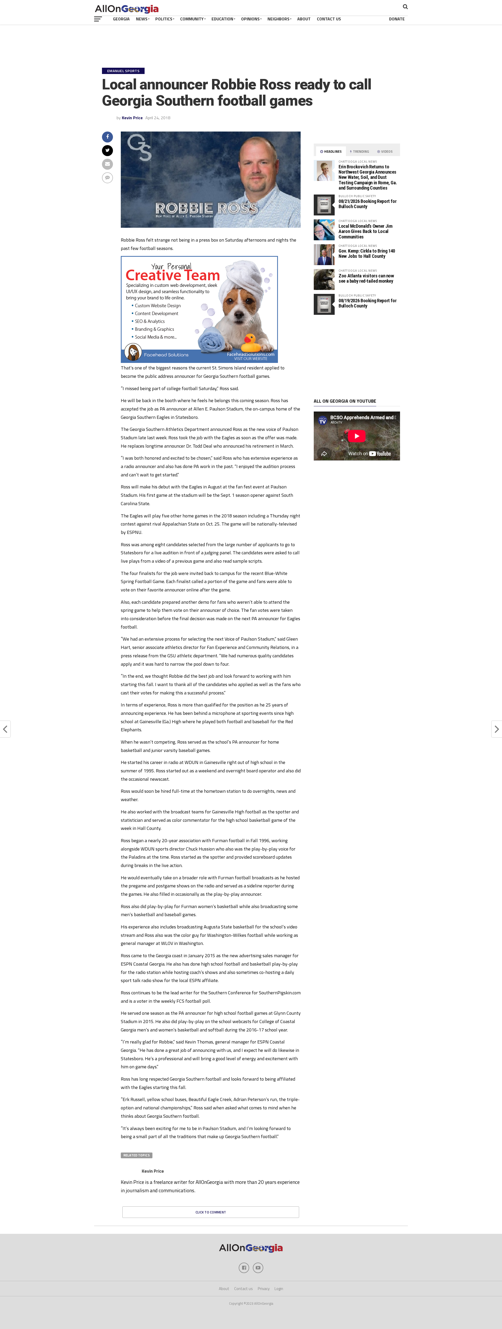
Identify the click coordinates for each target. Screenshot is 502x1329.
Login (279, 1289)
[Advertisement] (357, 356)
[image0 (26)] (199, 361)
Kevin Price (132, 118)
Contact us (243, 1289)
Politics (163, 19)
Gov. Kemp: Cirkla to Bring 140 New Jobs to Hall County (367, 253)
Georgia (121, 19)
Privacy (264, 1289)
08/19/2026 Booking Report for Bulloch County (367, 303)
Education (222, 19)
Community (192, 19)
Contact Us (329, 19)
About (304, 19)
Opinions (250, 19)
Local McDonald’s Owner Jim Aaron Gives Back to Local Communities (365, 231)
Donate (397, 19)
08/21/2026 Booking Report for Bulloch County (367, 203)
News (141, 19)
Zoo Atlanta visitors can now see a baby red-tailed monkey (366, 278)
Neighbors (278, 19)
